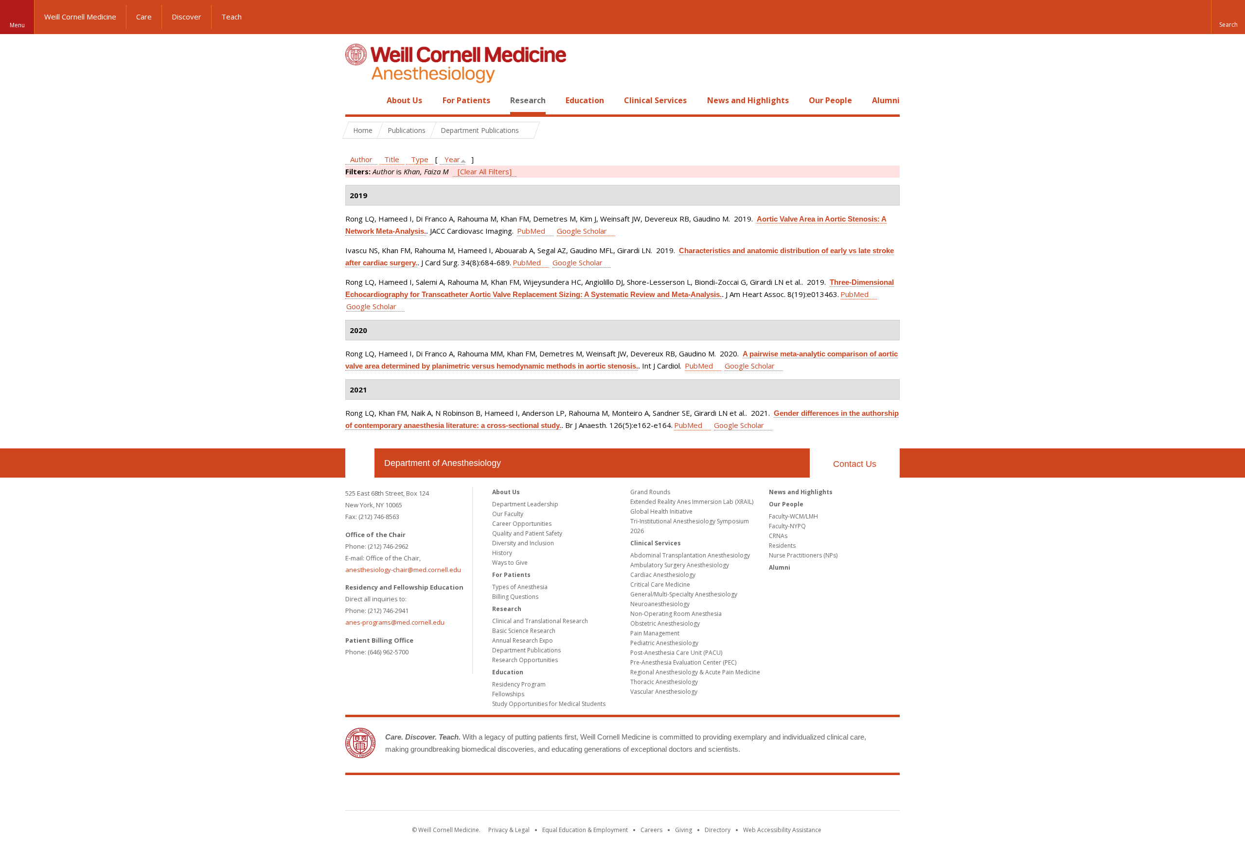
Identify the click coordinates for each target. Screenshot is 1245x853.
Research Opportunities (525, 660)
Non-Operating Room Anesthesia (676, 614)
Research (528, 100)
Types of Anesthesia (520, 587)
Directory (717, 830)
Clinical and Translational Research (540, 621)
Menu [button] (17, 25)
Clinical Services (655, 100)
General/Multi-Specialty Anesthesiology (683, 594)
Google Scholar (582, 231)
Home (356, 100)
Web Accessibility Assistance (782, 830)
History (502, 553)
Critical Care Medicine (660, 584)
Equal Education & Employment (585, 830)
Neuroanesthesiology (660, 604)
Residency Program (519, 684)
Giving (683, 830)
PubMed (531, 231)
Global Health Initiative (661, 511)
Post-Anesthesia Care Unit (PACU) (676, 653)
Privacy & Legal (509, 830)
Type (419, 159)
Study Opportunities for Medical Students (548, 704)
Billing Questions (515, 597)
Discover (186, 16)
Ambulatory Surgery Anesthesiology (679, 565)
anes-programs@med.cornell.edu (395, 622)
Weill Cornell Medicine (80, 16)
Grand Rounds (650, 492)
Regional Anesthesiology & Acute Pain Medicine (695, 672)
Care (144, 16)
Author (361, 159)
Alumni (886, 100)
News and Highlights (748, 100)
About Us (404, 100)
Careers (651, 830)
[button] (1228, 17)
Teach (231, 16)
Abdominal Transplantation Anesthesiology (690, 555)
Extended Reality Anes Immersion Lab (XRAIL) (691, 502)
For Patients (466, 100)
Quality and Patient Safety (527, 533)
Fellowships (508, 694)
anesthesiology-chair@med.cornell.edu (403, 569)
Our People (830, 100)
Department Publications (526, 650)
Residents (782, 545)
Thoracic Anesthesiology (664, 682)
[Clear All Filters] (485, 171)
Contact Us (854, 464)
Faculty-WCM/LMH (793, 516)
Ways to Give (510, 562)
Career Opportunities (521, 523)
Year (452, 159)
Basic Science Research (523, 631)
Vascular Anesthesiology (663, 691)
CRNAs (778, 536)
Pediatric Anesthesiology (664, 643)
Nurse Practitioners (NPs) (803, 555)
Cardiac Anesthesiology (662, 575)
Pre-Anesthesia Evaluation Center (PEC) (683, 662)
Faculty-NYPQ (787, 526)
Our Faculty (507, 514)
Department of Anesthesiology (442, 463)
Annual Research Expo (522, 640)
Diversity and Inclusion (523, 543)
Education (585, 100)
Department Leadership (525, 504)
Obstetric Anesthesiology (665, 623)
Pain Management (654, 633)
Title (391, 159)
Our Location (359, 463)
